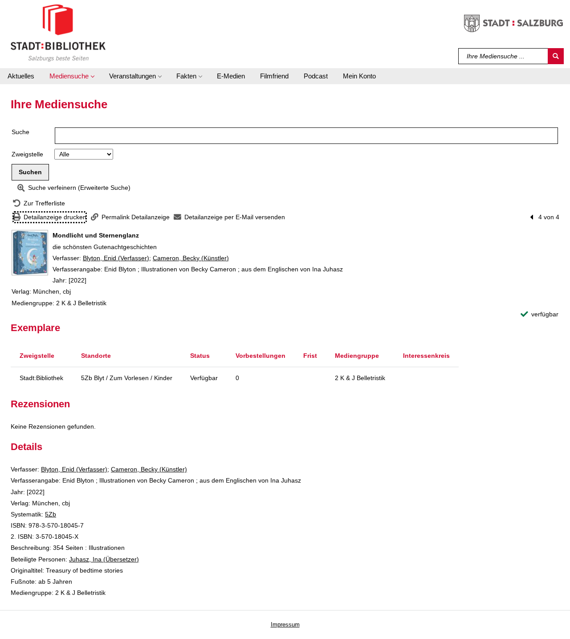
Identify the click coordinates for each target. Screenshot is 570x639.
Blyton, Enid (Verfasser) (116, 258)
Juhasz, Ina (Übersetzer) (104, 559)
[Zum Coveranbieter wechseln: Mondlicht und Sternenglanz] (30, 252)
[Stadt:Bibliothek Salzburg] (58, 32)
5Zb (50, 514)
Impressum (285, 624)
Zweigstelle (27, 154)
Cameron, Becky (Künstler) (191, 258)
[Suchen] (556, 56)
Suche (20, 131)
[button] (71, 76)
